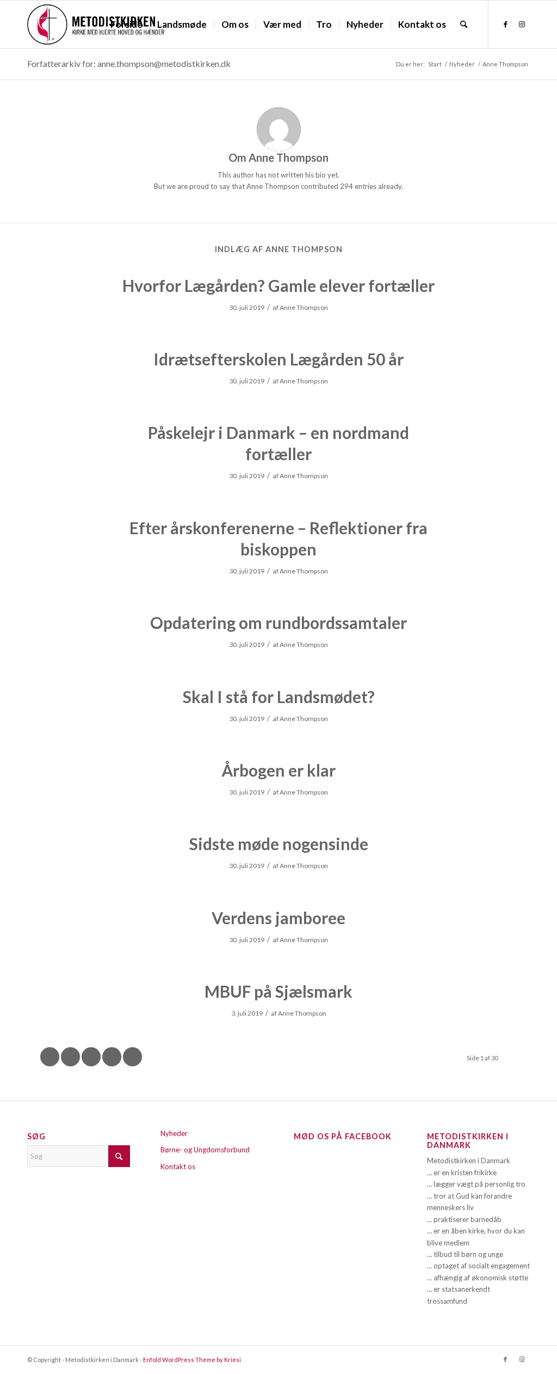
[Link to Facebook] (505, 24)
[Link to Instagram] (521, 24)
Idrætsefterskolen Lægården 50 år (278, 359)
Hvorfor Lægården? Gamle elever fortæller (278, 285)
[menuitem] (126, 24)
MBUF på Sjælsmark (278, 991)
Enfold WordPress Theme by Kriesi (192, 1359)
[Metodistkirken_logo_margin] (95, 24)
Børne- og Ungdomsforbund (205, 1149)
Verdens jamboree (278, 917)
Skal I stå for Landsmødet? (279, 696)
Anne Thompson (304, 307)
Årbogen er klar (278, 770)
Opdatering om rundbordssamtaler (278, 622)
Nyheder (174, 1133)
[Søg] (463, 24)
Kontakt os (177, 1166)
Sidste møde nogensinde (278, 843)
